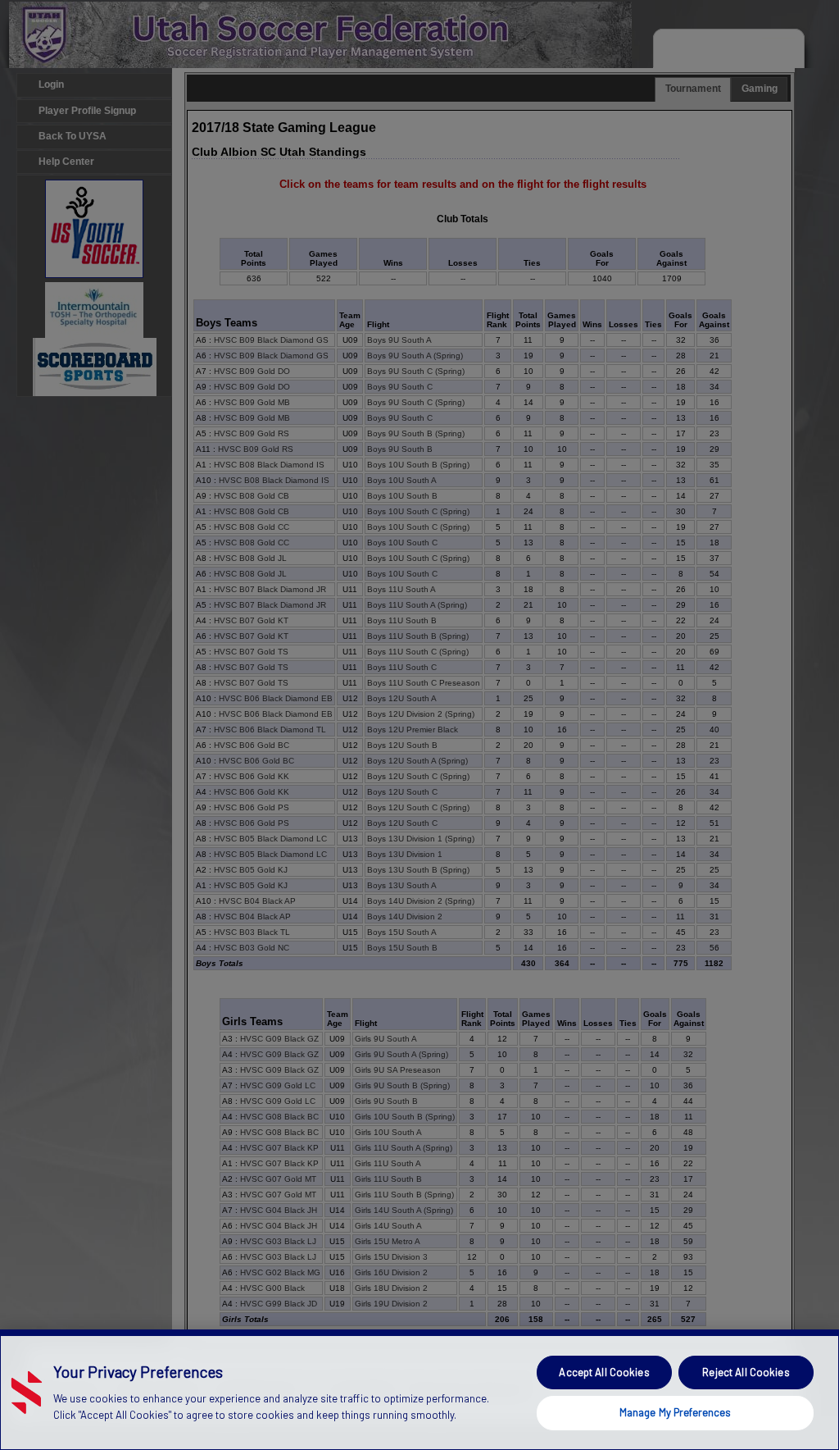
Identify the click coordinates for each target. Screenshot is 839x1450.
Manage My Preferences (675, 1412)
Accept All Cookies (604, 1372)
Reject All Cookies (745, 1372)
